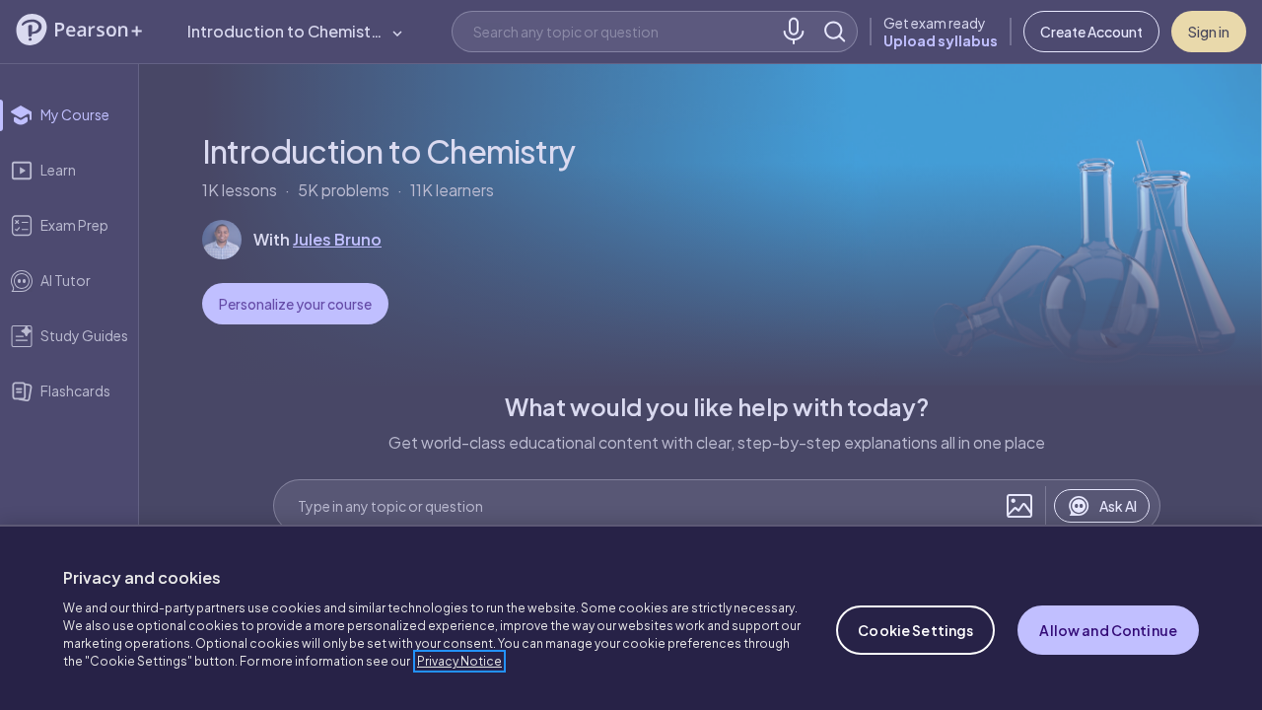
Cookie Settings (915, 630)
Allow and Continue (1108, 630)
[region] (631, 617)
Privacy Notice (459, 661)
